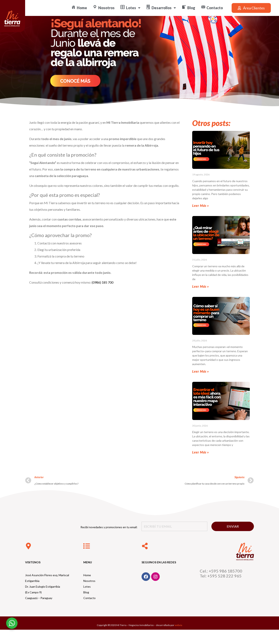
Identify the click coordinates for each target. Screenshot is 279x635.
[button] (251, 8)
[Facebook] (146, 576)
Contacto (89, 598)
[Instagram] (155, 576)
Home (87, 575)
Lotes (87, 586)
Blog (86, 592)
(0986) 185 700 (102, 282)
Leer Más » (200, 205)
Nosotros (89, 581)
